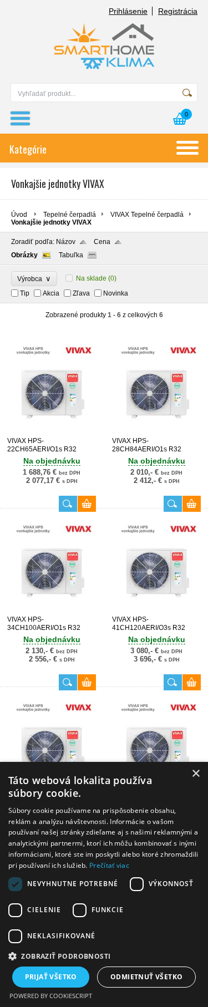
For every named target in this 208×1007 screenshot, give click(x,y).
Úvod (19, 214)
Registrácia (177, 11)
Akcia (51, 293)
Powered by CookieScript (50, 995)
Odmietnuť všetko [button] (146, 976)
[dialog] (104, 884)
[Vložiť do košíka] (87, 504)
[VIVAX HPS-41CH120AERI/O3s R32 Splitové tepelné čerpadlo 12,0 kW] (156, 610)
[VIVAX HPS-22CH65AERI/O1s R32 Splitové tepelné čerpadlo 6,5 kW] (51, 432)
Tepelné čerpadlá (69, 214)
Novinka (115, 293)
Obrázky (24, 255)
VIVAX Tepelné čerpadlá (147, 214)
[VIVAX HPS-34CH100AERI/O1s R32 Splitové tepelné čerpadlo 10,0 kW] (51, 610)
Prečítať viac (109, 865)
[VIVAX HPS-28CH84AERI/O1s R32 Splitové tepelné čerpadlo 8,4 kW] (156, 432)
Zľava (81, 293)
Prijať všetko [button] (51, 976)
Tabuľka (71, 255)
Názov (65, 242)
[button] (104, 955)
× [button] (195, 774)
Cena (102, 242)
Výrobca (34, 278)
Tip (24, 293)
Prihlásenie (128, 11)
